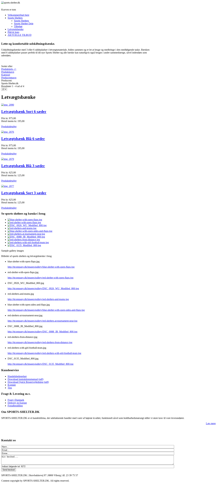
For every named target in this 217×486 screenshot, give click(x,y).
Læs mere (211, 423)
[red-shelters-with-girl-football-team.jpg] (28, 242)
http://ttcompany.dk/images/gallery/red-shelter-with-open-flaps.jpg (40, 277)
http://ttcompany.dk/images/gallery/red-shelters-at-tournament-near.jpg (42, 320)
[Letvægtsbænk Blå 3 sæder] (7, 159)
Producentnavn (8, 77)
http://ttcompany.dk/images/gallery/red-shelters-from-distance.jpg (40, 342)
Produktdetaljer (9, 126)
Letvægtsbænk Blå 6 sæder (23, 139)
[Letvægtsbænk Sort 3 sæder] (7, 186)
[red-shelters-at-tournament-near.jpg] (26, 234)
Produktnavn (7, 72)
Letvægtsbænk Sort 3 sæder (23, 193)
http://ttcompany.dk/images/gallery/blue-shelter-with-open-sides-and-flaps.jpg (46, 310)
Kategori (5, 74)
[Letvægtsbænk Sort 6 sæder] (7, 104)
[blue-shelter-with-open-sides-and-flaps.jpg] (30, 231)
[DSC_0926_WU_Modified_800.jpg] (27, 225)
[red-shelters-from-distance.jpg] (24, 239)
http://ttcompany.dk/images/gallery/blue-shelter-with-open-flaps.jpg (41, 267)
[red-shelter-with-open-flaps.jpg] (24, 222)
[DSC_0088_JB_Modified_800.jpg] (26, 236)
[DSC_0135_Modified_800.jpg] (24, 245)
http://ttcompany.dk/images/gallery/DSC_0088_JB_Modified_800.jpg (42, 331)
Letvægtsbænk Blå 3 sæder (23, 166)
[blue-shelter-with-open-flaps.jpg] (25, 219)
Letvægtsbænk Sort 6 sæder (23, 111)
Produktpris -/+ (8, 69)
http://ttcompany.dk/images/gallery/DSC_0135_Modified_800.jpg (40, 364)
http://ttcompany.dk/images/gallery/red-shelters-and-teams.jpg (38, 299)
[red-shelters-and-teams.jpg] (22, 228)
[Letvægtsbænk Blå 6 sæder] (7, 132)
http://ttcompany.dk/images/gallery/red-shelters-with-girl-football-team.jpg (44, 353)
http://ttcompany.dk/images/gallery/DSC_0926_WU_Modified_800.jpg (43, 288)
